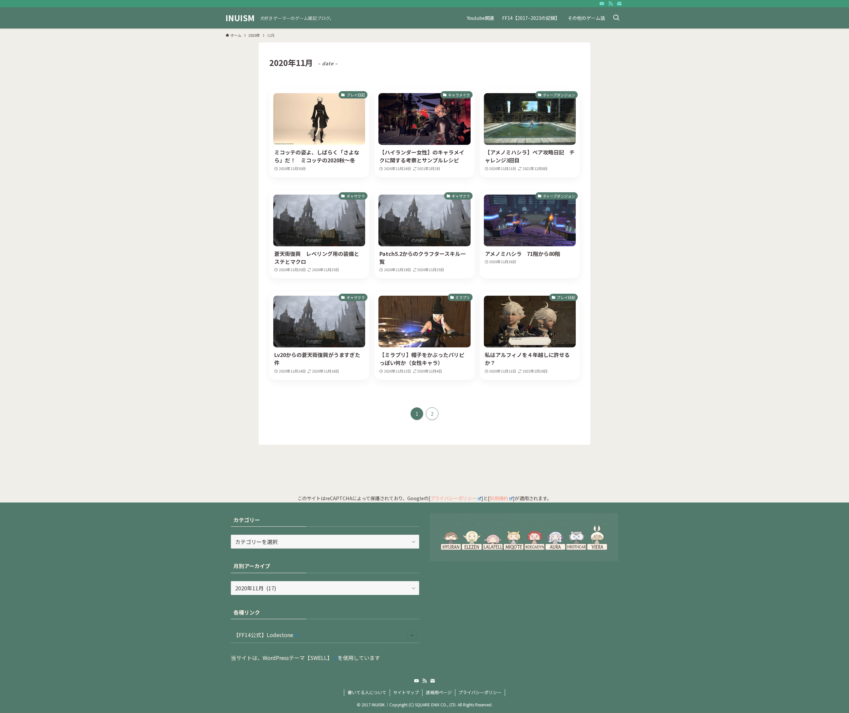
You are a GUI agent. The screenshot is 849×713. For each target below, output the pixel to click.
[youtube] (602, 3)
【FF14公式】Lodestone (263, 635)
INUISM (240, 18)
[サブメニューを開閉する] (412, 635)
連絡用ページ (439, 692)
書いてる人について (367, 692)
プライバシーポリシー (453, 498)
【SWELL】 (318, 658)
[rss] (610, 3)
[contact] (619, 3)
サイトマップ (406, 692)
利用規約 (499, 498)
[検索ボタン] (616, 18)
